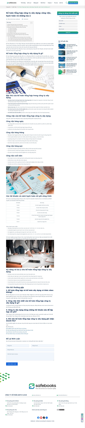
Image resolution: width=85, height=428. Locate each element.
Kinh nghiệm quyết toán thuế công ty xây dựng (16, 328)
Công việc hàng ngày (13, 28)
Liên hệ (61, 2)
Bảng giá (36, 2)
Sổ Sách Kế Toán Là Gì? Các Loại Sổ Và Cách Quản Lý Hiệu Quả (71, 58)
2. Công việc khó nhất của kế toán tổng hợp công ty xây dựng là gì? (20, 38)
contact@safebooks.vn (62, 395)
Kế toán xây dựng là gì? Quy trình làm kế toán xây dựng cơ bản (19, 330)
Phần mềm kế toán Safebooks (14, 19)
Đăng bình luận (12, 364)
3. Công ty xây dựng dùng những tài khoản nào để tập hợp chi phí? (20, 39)
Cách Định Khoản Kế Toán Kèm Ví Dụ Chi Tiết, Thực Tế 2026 (71, 45)
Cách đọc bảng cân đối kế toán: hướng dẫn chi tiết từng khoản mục (71, 65)
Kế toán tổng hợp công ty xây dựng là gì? (15, 24)
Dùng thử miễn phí (73, 2)
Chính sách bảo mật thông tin (39, 409)
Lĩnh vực (29, 2)
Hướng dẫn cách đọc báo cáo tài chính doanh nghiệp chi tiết (72, 52)
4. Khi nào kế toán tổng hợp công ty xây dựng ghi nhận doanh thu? (20, 40)
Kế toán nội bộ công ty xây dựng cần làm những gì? (17, 334)
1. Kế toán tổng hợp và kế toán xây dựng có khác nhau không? (19, 37)
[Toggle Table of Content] (30, 23)
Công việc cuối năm (12, 31)
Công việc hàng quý (12, 30)
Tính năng (23, 2)
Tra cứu (56, 2)
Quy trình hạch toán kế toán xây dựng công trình (16, 332)
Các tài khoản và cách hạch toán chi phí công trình (17, 33)
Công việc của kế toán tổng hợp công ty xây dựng (17, 27)
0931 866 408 (10, 406)
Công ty (49, 2)
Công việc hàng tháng (13, 29)
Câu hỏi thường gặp (11, 35)
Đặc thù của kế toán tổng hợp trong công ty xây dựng (17, 25)
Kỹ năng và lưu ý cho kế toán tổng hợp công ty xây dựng (18, 34)
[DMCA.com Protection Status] (60, 409)
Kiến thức (43, 2)
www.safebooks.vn (37, 395)
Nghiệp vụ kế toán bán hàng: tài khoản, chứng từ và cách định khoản (71, 71)
